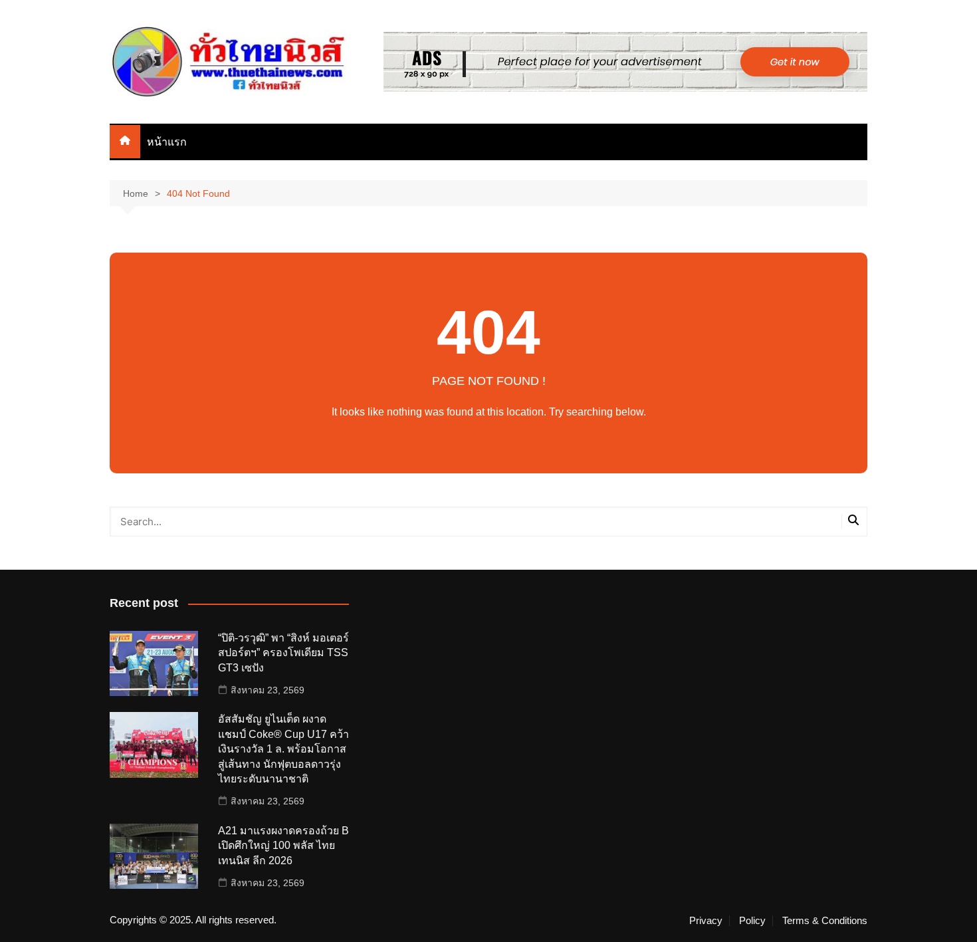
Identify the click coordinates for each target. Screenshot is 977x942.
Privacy (705, 920)
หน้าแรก (167, 142)
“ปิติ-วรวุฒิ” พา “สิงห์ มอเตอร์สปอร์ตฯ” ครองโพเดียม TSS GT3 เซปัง (283, 652)
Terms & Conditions (824, 920)
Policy (752, 920)
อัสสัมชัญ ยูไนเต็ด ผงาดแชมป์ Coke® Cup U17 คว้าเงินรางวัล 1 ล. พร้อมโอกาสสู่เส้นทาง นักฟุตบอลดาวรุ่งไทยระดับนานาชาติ (283, 748)
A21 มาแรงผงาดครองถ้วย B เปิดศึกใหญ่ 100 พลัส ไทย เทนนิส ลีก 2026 (283, 845)
